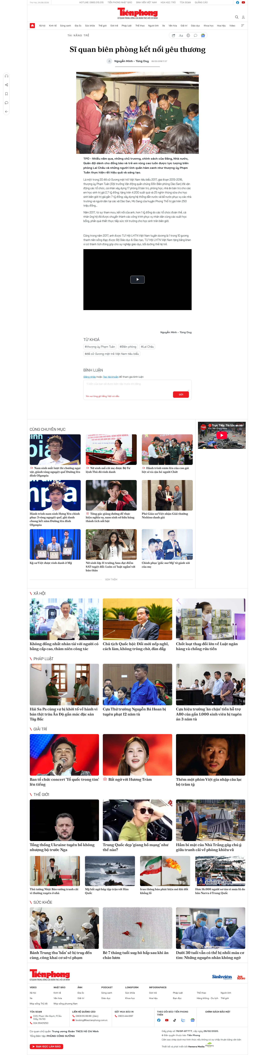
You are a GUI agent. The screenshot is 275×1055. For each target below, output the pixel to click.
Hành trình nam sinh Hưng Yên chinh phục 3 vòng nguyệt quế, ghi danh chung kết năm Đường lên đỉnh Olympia (55, 519)
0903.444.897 (125, 1016)
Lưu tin (6, 94)
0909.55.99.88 (84, 1016)
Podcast (107, 987)
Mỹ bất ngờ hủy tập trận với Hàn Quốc (107, 891)
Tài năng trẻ (78, 35)
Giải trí (184, 25)
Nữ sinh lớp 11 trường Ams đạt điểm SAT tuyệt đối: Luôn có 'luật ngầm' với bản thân (110, 566)
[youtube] (243, 2)
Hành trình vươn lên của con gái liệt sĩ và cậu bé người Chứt (165, 469)
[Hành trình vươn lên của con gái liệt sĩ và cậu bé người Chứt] (167, 449)
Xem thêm (242, 25)
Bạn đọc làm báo (48, 1046)
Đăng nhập (89, 376)
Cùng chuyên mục (47, 429)
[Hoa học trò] (241, 978)
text (181, 35)
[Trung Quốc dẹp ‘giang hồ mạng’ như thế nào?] (137, 820)
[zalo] (185, 1020)
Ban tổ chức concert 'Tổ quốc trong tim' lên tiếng (64, 782)
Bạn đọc (177, 998)
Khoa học (209, 25)
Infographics (157, 987)
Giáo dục (195, 25)
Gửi (181, 394)
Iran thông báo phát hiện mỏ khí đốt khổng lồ (164, 891)
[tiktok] (176, 1020)
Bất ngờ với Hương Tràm (130, 779)
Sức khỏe (90, 25)
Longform (131, 987)
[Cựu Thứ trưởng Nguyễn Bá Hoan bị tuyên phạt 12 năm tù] (137, 684)
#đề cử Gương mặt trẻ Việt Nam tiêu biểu (112, 354)
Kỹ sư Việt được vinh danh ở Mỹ (51, 563)
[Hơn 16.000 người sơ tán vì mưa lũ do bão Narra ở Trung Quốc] (220, 871)
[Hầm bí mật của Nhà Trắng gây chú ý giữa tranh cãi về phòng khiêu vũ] (210, 820)
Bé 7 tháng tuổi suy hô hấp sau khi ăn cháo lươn (136, 955)
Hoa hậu (221, 25)
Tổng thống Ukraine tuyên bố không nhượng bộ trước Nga (62, 847)
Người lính (153, 25)
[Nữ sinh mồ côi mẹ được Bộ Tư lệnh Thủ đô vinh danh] (111, 449)
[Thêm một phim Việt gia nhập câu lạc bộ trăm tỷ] (210, 755)
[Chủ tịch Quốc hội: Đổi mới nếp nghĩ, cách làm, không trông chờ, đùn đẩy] (137, 619)
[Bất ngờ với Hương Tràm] (137, 755)
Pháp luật (127, 25)
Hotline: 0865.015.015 (91, 2)
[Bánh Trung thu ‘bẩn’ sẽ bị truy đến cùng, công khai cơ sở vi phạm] (64, 928)
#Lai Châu (147, 346)
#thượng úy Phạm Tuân (100, 346)
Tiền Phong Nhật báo (120, 2)
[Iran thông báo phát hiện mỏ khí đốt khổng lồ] (165, 871)
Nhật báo (59, 987)
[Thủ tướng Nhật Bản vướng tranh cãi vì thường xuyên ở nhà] (55, 871)
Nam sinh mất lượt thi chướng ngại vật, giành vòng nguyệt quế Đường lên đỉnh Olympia (55, 471)
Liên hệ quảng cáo (83, 1011)
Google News (203, 35)
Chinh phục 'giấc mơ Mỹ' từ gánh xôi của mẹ (166, 564)
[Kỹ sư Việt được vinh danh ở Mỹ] (55, 544)
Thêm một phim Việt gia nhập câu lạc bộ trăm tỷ (209, 782)
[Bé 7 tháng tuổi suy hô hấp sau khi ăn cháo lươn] (137, 928)
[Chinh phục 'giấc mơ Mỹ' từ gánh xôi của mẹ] (167, 544)
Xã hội (42, 25)
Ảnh (80, 987)
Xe (163, 25)
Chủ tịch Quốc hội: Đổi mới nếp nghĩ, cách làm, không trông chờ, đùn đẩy (136, 646)
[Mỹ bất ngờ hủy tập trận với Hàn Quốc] (110, 871)
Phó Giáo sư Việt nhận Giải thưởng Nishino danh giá (165, 515)
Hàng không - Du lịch (207, 998)
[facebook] (238, 2)
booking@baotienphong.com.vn (91, 1020)
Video (232, 25)
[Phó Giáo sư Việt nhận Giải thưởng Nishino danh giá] (167, 495)
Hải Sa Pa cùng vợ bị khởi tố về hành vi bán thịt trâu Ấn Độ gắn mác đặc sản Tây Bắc (64, 714)
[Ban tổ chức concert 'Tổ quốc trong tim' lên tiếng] (64, 755)
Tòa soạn (185, 2)
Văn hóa (173, 25)
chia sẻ (173, 35)
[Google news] (194, 1020)
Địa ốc (78, 25)
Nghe (6, 76)
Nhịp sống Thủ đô (39, 1003)
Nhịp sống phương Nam (66, 1003)
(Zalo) (95, 1016)
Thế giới (103, 25)
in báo (188, 35)
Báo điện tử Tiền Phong (138, 13)
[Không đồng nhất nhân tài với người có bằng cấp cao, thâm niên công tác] (64, 619)
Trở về (6, 112)
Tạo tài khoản (110, 376)
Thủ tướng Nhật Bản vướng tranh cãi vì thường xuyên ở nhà (54, 891)
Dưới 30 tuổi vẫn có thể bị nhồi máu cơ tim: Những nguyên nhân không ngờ (210, 955)
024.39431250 (40, 1023)
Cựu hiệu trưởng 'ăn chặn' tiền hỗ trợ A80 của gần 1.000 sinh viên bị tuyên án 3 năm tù (209, 714)
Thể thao (140, 25)
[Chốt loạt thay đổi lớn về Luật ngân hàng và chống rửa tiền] (210, 619)
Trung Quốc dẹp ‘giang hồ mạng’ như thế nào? (135, 847)
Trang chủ (32, 25)
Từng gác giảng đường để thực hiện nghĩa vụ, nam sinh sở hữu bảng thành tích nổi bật (110, 517)
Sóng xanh (65, 25)
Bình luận (6, 103)
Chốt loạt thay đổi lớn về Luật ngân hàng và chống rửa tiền (207, 646)
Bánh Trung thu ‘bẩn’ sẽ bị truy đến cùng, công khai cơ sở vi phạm (61, 955)
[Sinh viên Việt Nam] (222, 978)
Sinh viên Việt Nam (146, 2)
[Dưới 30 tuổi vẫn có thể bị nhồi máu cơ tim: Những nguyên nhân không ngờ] (210, 928)
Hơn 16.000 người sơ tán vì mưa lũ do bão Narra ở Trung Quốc (220, 891)
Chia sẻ (6, 85)
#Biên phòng (128, 346)
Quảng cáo (201, 2)
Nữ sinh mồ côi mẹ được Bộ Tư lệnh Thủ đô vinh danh (108, 469)
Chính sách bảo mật (217, 1011)
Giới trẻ (114, 25)
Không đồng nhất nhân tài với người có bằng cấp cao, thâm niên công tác (64, 646)
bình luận (195, 35)
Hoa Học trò (168, 2)
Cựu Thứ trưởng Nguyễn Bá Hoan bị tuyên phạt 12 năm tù (134, 711)
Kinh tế (52, 25)
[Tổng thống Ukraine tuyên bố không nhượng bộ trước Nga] (64, 820)
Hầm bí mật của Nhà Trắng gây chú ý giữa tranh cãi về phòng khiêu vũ (208, 847)
